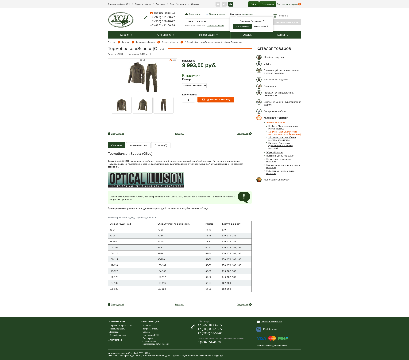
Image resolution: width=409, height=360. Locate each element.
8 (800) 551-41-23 (209, 342)
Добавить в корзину (218, 99)
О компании (164, 34)
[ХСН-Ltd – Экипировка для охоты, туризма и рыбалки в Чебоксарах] (121, 19)
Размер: (186, 79)
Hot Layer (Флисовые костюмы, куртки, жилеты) (283, 127)
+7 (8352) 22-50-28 (162, 25)
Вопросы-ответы (150, 329)
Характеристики (138, 145)
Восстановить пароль (287, 4)
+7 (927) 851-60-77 (162, 17)
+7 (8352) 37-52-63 (210, 333)
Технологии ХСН (150, 335)
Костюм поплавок (215, 25)
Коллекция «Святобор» (276, 179)
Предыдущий (117, 133)
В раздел (179, 133)
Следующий (242, 133)
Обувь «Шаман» (274, 152)
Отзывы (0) (161, 145)
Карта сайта (194, 14)
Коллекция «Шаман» (145, 42)
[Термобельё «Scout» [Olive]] (143, 77)
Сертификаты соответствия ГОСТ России (156, 342)
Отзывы (195, 4)
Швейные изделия (274, 57)
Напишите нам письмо (271, 321)
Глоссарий (148, 338)
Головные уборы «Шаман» (280, 155)
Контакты (282, 34)
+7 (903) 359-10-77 (162, 21)
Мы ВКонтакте (270, 329)
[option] (122, 105)
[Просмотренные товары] (230, 4)
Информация (207, 34)
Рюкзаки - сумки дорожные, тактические (279, 94)
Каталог (125, 34)
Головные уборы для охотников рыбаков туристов (281, 71)
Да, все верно (242, 26)
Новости (146, 325)
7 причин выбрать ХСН (119, 4)
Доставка (160, 4)
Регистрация (268, 4)
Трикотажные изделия (276, 79)
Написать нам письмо (164, 13)
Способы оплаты (178, 4)
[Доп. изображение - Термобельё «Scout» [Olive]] (121, 105)
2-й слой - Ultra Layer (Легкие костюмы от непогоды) (282, 138)
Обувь (267, 63)
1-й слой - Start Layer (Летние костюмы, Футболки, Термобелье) (213, 42)
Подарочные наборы (275, 111)
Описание (116, 145)
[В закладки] (141, 60)
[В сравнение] (144, 60)
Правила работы (143, 4)
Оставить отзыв (217, 14)
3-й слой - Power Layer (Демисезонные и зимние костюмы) (280, 145)
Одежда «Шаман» (170, 42)
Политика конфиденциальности (271, 345)
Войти (253, 4)
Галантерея (270, 86)
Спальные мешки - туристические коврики (282, 103)
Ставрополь (247, 14)
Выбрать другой (261, 26)
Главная (111, 42)
